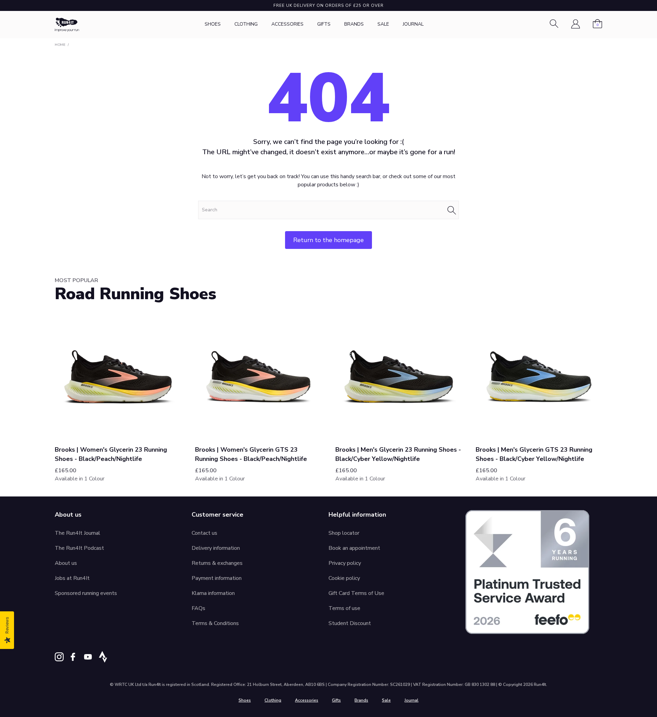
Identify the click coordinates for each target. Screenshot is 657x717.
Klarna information (213, 593)
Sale (383, 24)
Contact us (204, 533)
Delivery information (216, 548)
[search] (328, 210)
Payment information (217, 578)
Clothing (246, 24)
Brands (354, 24)
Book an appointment (354, 548)
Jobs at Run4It (72, 578)
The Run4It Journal (77, 533)
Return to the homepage (328, 240)
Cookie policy (344, 578)
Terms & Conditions (215, 623)
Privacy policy (344, 563)
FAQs (198, 608)
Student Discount (349, 623)
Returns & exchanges (217, 563)
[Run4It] (67, 25)
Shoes (213, 24)
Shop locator (343, 533)
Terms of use (344, 608)
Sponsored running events (86, 593)
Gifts (324, 24)
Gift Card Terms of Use (356, 593)
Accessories (287, 24)
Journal (413, 24)
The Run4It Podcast (79, 548)
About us (66, 563)
